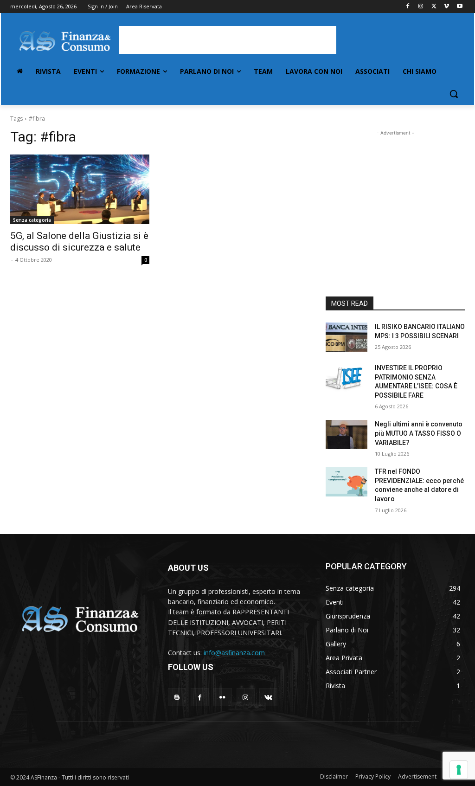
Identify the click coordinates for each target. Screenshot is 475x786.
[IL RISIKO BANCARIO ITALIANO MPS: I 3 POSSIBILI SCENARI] (346, 337)
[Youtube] (459, 6)
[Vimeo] (446, 6)
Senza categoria (32, 220)
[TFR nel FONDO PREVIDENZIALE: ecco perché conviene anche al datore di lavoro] (346, 481)
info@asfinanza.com (234, 652)
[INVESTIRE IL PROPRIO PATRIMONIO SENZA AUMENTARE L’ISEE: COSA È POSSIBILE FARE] (346, 378)
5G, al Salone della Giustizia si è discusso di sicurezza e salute (79, 241)
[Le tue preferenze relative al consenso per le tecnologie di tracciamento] (459, 770)
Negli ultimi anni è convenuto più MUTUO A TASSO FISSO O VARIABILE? (418, 433)
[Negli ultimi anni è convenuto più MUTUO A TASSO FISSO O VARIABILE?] (346, 434)
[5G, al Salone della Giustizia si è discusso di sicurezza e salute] (79, 189)
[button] (454, 94)
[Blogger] (177, 697)
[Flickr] (222, 697)
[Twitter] (434, 6)
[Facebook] (408, 6)
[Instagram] (421, 6)
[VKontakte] (268, 697)
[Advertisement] (227, 40)
